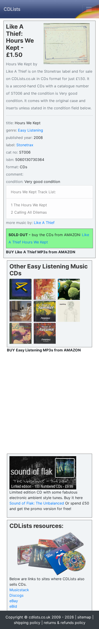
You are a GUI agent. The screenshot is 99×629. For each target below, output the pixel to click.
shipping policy (27, 622)
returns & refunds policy (64, 622)
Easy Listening (30, 130)
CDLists (12, 9)
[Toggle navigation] (88, 9)
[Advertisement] (49, 402)
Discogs (16, 595)
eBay (13, 601)
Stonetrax (24, 145)
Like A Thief (44, 222)
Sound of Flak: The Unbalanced (36, 503)
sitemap (84, 617)
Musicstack (19, 590)
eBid (13, 606)
